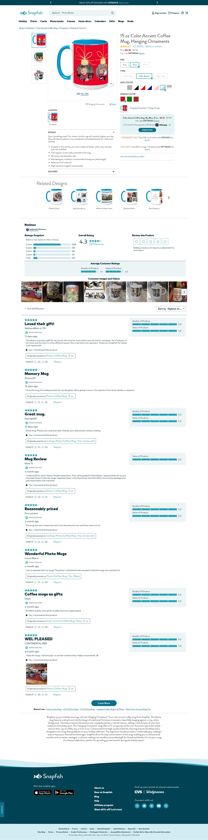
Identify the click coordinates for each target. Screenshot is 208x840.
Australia (132, 829)
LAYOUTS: (53, 110)
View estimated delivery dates (132, 156)
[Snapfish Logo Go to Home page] (31, 13)
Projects (175, 13)
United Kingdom (104, 829)
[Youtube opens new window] (160, 804)
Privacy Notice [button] (62, 832)
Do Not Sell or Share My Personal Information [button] (151, 832)
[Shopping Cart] (186, 13)
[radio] (122, 99)
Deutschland (64, 829)
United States (119, 829)
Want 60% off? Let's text (108, 809)
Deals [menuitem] (130, 21)
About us (99, 787)
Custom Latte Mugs (54, 709)
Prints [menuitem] (33, 21)
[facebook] (138, 804)
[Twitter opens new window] (167, 804)
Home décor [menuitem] (84, 21)
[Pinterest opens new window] (152, 804)
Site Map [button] (41, 832)
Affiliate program (103, 805)
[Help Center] (182, 13)
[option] (39, 40)
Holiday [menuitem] (23, 21)
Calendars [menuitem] (100, 21)
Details (141, 53)
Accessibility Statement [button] (120, 832)
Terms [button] (50, 832)
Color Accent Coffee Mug (46, 27)
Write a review (153, 46)
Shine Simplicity (154, 208)
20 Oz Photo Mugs (71, 709)
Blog (96, 796)
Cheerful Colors (54, 208)
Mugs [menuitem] (121, 21)
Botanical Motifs (129, 208)
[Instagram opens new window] (145, 804)
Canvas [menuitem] (71, 21)
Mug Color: (126, 82)
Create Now (147, 130)
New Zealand (144, 829)
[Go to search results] (112, 13)
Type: (123, 71)
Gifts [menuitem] (112, 21)
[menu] (112, 104)
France (75, 829)
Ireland (84, 829)
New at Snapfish (103, 792)
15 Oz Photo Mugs (87, 709)
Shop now (131, 2)
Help (96, 800)
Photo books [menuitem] (57, 21)
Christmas (63, 27)
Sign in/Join (160, 13)
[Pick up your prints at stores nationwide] (138, 791)
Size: (122, 59)
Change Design (154, 107)
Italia (92, 829)
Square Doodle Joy (79, 208)
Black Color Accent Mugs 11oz (138, 709)
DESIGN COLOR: (128, 94)
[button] (111, 83)
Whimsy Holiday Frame (104, 208)
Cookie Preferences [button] (79, 832)
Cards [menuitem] (43, 21)
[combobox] (82, 13)
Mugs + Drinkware (26, 27)
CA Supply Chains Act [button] (99, 832)
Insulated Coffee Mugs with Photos (111, 709)
